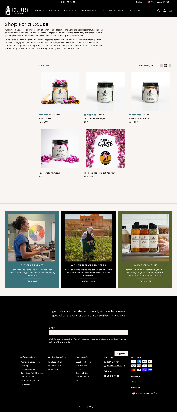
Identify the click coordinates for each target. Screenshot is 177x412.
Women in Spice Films (30, 362)
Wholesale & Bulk (56, 362)
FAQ (77, 380)
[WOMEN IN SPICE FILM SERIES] (88, 237)
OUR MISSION (89, 10)
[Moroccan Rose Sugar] (105, 98)
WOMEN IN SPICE (113, 10)
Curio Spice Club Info (30, 380)
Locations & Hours (84, 362)
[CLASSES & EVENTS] (31, 237)
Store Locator (82, 365)
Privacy (79, 369)
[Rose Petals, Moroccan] (60, 153)
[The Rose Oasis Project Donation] (105, 154)
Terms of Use (82, 373)
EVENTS (69, 10)
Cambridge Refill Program (32, 373)
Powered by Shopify (87, 407)
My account (25, 384)
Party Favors (54, 369)
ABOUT (133, 10)
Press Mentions (27, 369)
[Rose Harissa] (60, 98)
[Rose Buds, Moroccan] (150, 98)
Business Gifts (54, 365)
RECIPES (54, 10)
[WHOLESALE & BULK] (145, 237)
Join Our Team (27, 376)
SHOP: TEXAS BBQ (69, 2)
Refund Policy (82, 376)
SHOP (39, 10)
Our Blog (24, 365)
